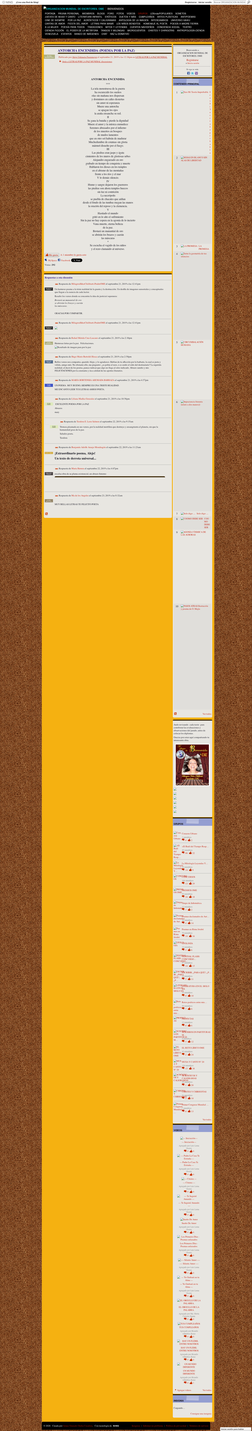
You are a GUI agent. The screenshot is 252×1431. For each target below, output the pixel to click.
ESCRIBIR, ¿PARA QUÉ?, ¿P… (196, 972)
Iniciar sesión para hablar (232, 1429)
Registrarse (191, 2)
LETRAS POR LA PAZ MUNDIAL (151, 57)
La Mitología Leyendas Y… (195, 863)
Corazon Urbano (189, 833)
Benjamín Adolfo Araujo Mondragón (88, 447)
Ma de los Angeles (80, 495)
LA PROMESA (204, 247)
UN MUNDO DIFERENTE (189, 1372)
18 (193, 896)
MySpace (52, 260)
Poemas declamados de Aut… (195, 916)
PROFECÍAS (188, 1018)
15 (193, 965)
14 (186, 870)
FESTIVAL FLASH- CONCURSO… (191, 958)
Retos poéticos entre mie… (194, 1002)
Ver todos (207, 713)
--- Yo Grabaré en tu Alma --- (189, 1285)
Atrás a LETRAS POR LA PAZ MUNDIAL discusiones (87, 61)
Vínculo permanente (56, 284)
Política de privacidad (176, 1425)
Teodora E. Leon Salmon (88, 421)
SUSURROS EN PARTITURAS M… (196, 1033)
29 (193, 883)
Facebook (65, 260)
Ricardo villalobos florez (190, 1332)
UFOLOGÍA (187, 943)
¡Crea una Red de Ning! (27, 2)
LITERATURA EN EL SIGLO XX (195, 988)
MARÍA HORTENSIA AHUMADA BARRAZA (92, 380)
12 (192, 1041)
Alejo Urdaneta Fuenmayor (84, 57)
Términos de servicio (198, 1425)
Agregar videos (184, 1390)
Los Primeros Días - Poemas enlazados (189, 1245)
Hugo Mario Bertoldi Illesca (84, 356)
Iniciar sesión (205, 2)
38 (193, 1068)
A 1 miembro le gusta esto (73, 254)
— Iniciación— (189, 1141)
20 (192, 1085)
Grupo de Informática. (192, 903)
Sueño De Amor (189, 1223)
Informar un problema (153, 1425)
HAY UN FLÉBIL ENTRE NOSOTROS (189, 1349)
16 (193, 936)
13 (186, 883)
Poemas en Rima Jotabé (193, 929)
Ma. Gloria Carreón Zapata (191, 1314)
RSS (46, 513)
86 (186, 853)
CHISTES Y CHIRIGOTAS (194, 1091)
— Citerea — (189, 1182)
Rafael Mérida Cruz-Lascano (84, 337)
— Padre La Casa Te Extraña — (189, 1164)
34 (186, 896)
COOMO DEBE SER (207, 523)
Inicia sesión (193, 63)
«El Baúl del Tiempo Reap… (195, 846)
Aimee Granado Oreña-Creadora (77, 1425)
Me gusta (53, 255)
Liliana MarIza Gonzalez (82, 398)
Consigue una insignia (200, 1413)
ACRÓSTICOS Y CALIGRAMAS (189, 1077)
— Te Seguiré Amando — (188, 1204)
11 (192, 979)
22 (193, 853)
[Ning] (7, 2)
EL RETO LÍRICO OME (193, 1047)
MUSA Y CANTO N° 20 (193, 1061)
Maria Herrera (77, 468)
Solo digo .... (202, 513)
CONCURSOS (188, 876)
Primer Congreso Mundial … (195, 1104)
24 (192, 1054)
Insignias (136, 1425)
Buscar (248, 2)
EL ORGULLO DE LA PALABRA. (189, 1308)
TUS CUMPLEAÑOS (189, 1327)
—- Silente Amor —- (189, 1263)
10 (192, 995)
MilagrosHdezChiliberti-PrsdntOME (88, 283)
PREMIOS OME (189, 890)
